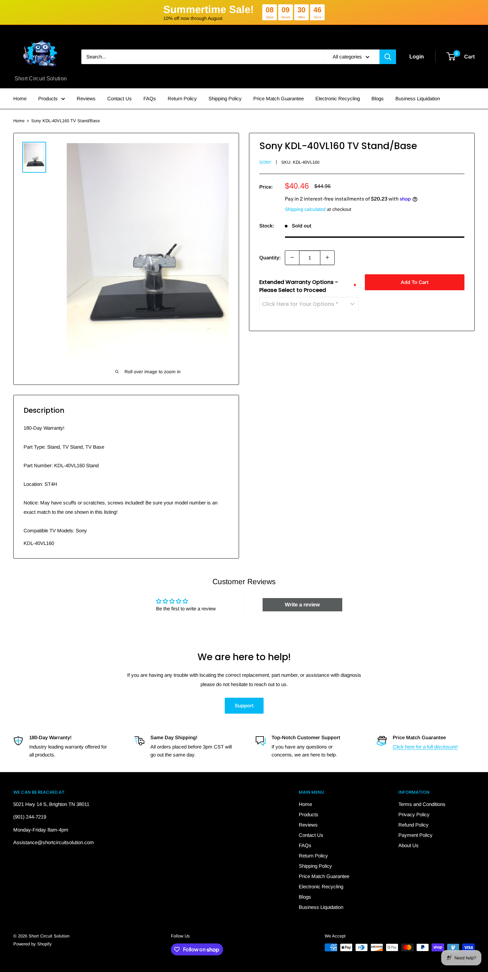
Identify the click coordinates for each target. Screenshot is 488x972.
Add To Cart (415, 282)
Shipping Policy (225, 98)
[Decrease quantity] (292, 257)
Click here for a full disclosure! (425, 747)
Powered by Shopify (32, 943)
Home (20, 98)
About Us (408, 845)
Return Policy (182, 98)
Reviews (86, 98)
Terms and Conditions (422, 804)
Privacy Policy (414, 814)
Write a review (302, 604)
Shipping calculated (305, 209)
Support (244, 705)
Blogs (377, 98)
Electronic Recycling (337, 98)
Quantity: (270, 257)
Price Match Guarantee (278, 98)
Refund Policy (413, 825)
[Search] (387, 56)
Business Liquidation (417, 98)
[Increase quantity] (327, 257)
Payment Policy (415, 835)
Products (48, 98)
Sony (265, 162)
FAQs (149, 98)
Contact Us (119, 98)
